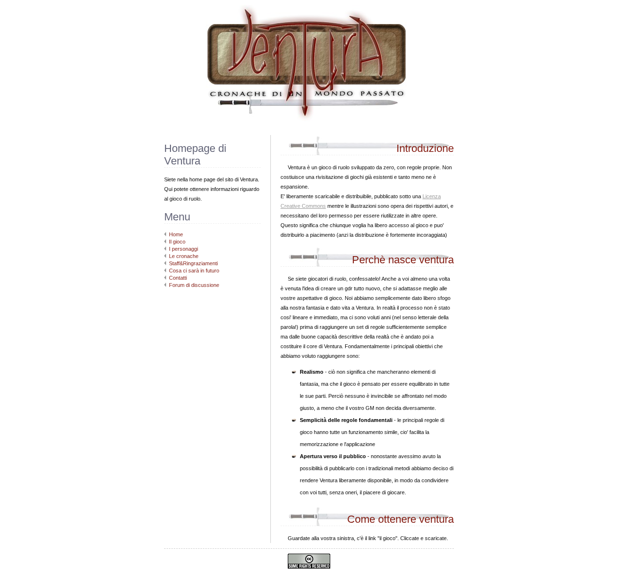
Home (176, 234)
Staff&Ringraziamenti (193, 263)
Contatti (178, 278)
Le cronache (183, 256)
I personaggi (183, 249)
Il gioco (177, 241)
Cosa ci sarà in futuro (194, 270)
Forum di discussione (194, 285)
